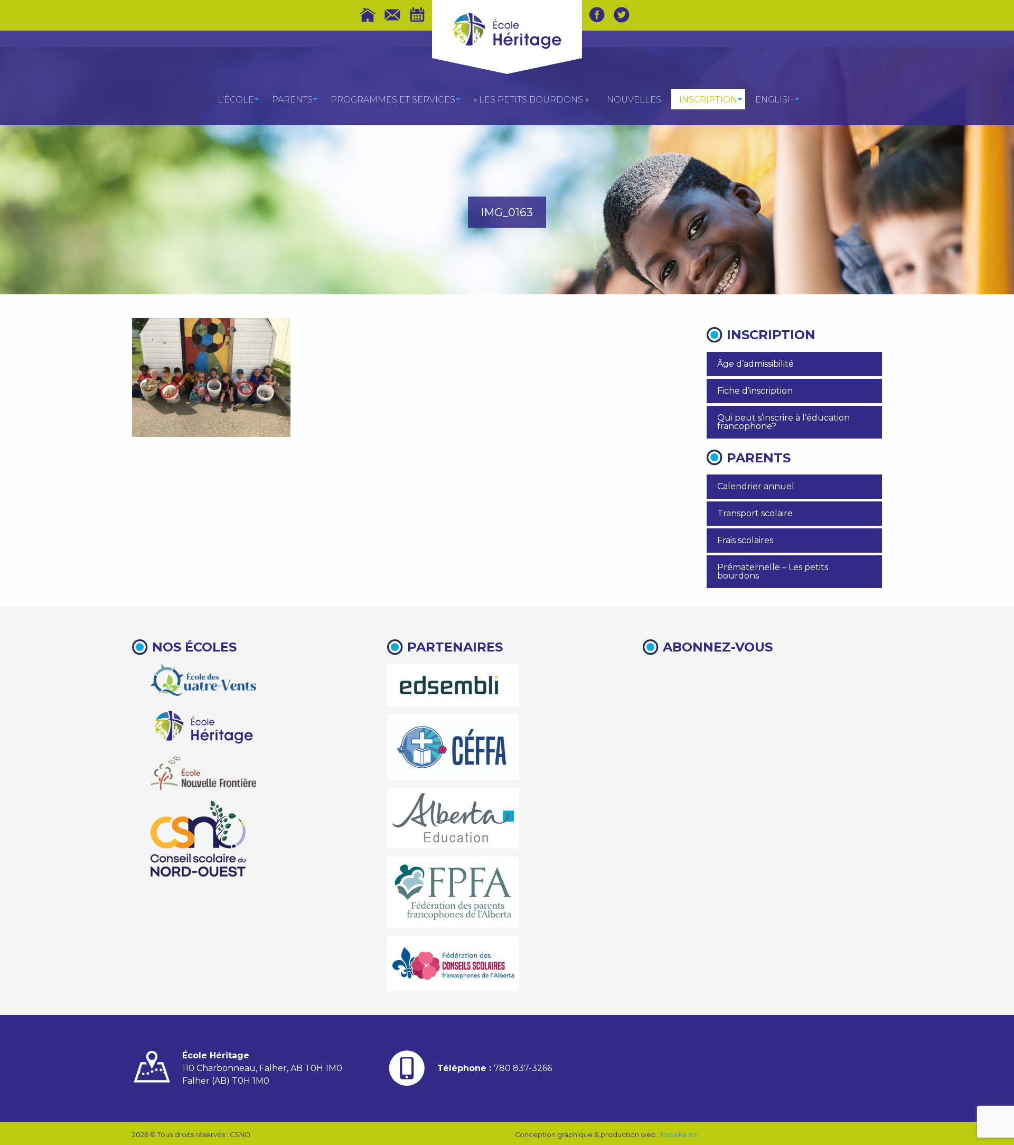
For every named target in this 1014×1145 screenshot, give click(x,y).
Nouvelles (634, 100)
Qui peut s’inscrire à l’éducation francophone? (783, 422)
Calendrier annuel (755, 486)
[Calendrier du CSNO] (417, 15)
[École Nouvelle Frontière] (203, 773)
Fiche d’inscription (755, 391)
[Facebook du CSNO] (597, 15)
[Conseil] (198, 838)
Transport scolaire (755, 513)
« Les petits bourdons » (531, 100)
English (774, 100)
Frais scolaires (745, 540)
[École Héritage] (203, 725)
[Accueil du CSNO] (367, 15)
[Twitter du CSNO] (622, 15)
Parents (292, 100)
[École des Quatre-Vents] (203, 680)
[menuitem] (236, 99)
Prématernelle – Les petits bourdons (772, 571)
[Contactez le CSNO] (392, 15)
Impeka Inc (679, 1135)
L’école (236, 100)
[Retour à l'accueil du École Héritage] (507, 29)
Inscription (708, 100)
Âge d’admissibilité (755, 364)
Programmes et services (393, 100)
